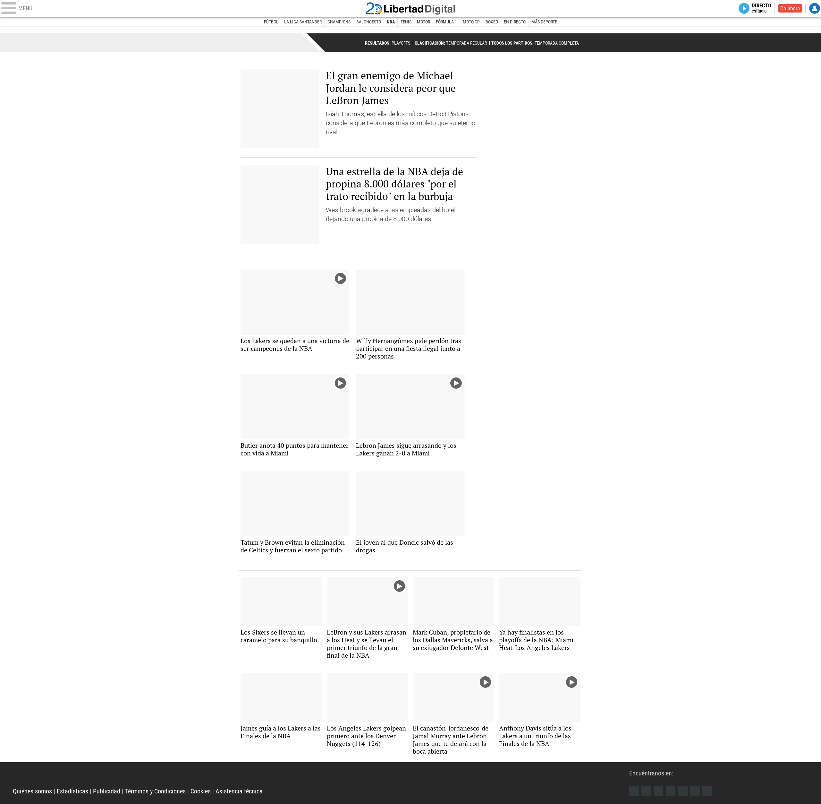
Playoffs (387, 43)
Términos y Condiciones (155, 791)
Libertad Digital (410, 8)
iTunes (707, 791)
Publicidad (106, 791)
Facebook (634, 791)
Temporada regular (451, 43)
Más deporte (544, 21)
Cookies (200, 791)
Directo (761, 8)
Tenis (406, 21)
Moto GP (471, 21)
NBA (391, 21)
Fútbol (271, 21)
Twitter (646, 791)
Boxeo (492, 21)
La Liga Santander (303, 21)
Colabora (790, 8)
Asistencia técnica (239, 791)
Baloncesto (368, 21)
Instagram (658, 791)
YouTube (670, 791)
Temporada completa (535, 43)
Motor (423, 21)
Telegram (695, 791)
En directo (515, 21)
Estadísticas (72, 791)
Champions (339, 21)
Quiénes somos (32, 791)
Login (814, 8)
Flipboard (683, 791)
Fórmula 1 (446, 21)
